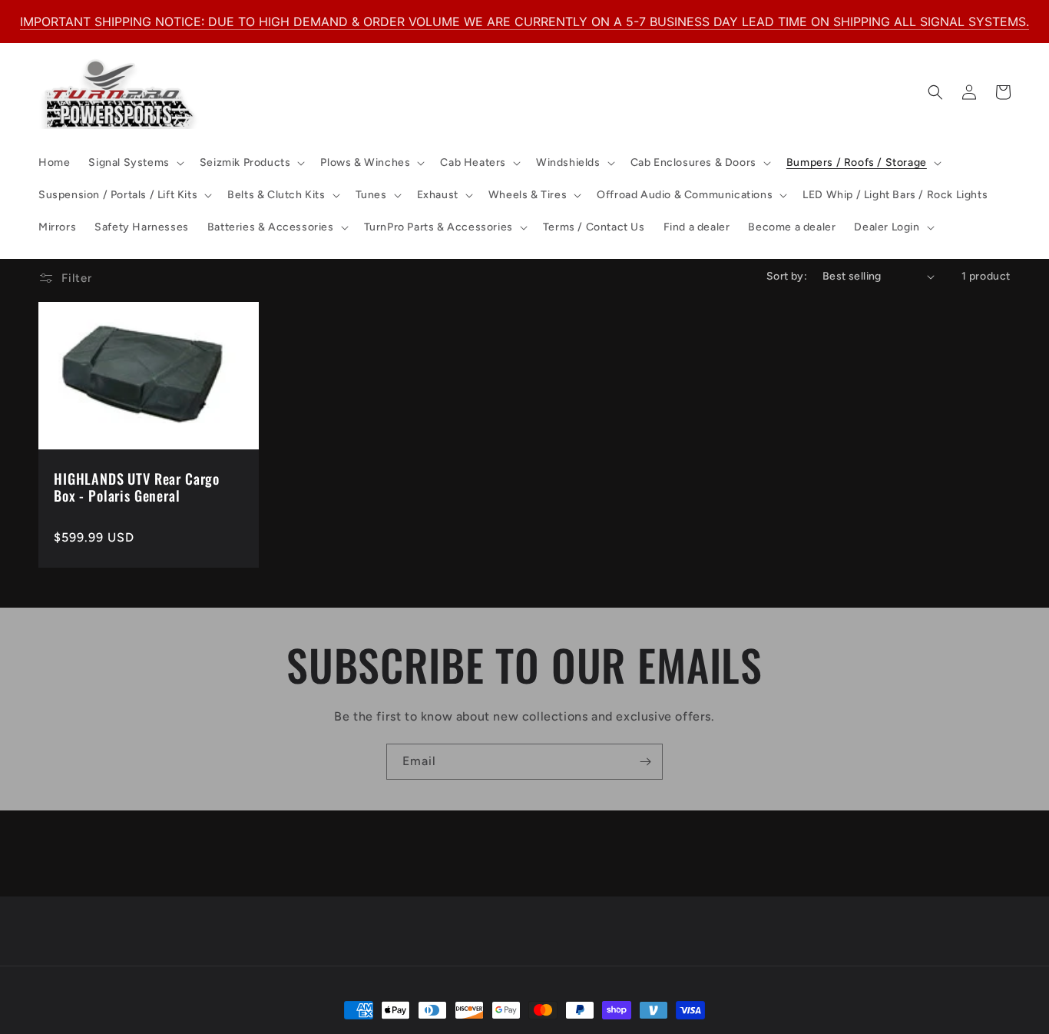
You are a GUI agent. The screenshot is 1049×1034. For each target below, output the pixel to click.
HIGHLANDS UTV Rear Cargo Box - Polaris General (137, 487)
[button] (134, 163)
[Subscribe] (645, 762)
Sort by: (786, 276)
